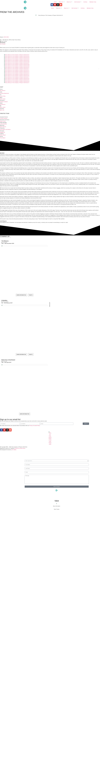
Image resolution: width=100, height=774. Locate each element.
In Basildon (4, 300)
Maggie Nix (2, 132)
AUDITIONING (49, 304)
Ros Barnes (8, 129)
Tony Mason (2, 137)
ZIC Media (14, 449)
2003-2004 (6, 37)
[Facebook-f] (1, 430)
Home (55, 1)
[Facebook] (52, 4)
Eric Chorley (2, 44)
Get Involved (77, 1)
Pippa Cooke (3, 121)
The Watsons (5, 241)
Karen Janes (2, 98)
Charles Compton (4, 101)
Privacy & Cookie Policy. (34, 425)
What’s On (61, 1)
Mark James (2, 107)
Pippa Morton (3, 126)
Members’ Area (93, 1)
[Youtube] (54, 4)
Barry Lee (2, 110)
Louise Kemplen (3, 123)
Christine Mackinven (4, 93)
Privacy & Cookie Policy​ (20, 448)
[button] (1, 68)
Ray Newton (2, 90)
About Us (69, 1)
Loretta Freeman (3, 118)
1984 (56, 501)
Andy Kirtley (2, 96)
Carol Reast (2, 129)
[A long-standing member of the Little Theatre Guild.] (50, 438)
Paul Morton (2, 104)
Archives (85, 1)
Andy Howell (3, 135)
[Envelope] (60, 4)
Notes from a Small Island (8, 360)
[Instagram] (57, 4)
